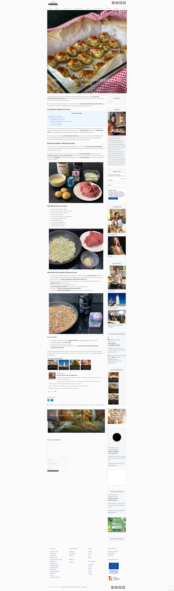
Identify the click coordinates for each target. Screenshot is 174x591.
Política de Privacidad (120, 195)
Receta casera (86, 404)
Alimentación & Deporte (113, 551)
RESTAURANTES (78, 8)
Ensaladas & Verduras (54, 565)
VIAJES (88, 8)
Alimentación (91, 564)
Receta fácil (92, 404)
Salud (89, 570)
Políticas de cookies (66, 586)
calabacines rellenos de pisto (79, 105)
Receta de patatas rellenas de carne (56, 118)
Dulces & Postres (53, 563)
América (90, 553)
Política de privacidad (76, 586)
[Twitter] (53, 392)
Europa (89, 557)
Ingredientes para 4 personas (57, 119)
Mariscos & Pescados (54, 571)
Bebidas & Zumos (54, 557)
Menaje (90, 568)
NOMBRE (110, 180)
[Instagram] (51, 392)
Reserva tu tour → (112, 512)
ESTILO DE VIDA (98, 8)
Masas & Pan (52, 573)
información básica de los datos (116, 196)
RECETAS (57, 8)
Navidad (51, 575)
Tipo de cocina (72, 553)
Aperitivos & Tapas (54, 551)
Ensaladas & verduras (95, 88)
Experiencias (110, 555)
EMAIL (109, 185)
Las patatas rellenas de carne (55, 116)
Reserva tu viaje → (112, 465)
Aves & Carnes (53, 555)
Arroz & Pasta (53, 553)
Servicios (90, 574)
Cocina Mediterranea (69, 404)
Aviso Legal (83, 586)
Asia (89, 555)
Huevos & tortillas (54, 567)
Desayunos (52, 561)
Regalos (90, 572)
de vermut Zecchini (60, 222)
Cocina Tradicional (79, 404)
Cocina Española (61, 404)
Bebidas (90, 566)
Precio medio (72, 551)
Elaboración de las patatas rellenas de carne (60, 121)
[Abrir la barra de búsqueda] (124, 8)
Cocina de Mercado (53, 404)
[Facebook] (49, 392)
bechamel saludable (85, 340)
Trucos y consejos (56, 123)
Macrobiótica (53, 569)
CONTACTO (116, 8)
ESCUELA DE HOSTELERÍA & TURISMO (115, 325)
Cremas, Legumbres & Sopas (56, 559)
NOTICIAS (108, 8)
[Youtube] (56, 392)
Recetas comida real (100, 404)
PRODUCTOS (66, 8)
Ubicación (71, 555)
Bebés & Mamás (111, 553)
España (89, 551)
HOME (50, 8)
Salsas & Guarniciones (54, 577)
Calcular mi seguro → (113, 359)
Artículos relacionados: (56, 124)
